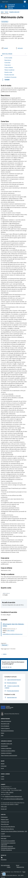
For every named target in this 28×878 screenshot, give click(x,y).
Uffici (2, 735)
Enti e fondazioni (5, 726)
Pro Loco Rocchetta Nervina (8, 826)
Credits (8, 867)
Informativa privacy (5, 836)
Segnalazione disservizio (7, 846)
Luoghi (2, 776)
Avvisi (2, 768)
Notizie (2, 763)
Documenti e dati (5, 723)
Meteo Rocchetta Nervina (7, 829)
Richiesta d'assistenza (6, 850)
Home (2, 12)
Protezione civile (5, 822)
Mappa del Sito (20, 867)
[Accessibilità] (4, 874)
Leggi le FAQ (4, 844)
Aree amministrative (6, 721)
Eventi (2, 779)
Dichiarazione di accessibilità (8, 841)
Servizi (6, 12)
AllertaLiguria (4, 817)
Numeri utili (4, 809)
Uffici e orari (4, 806)
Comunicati (3, 766)
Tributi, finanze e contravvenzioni (9, 755)
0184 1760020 (9, 792)
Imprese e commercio (6, 753)
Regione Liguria (5, 1)
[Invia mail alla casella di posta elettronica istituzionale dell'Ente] (13, 796)
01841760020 (10, 630)
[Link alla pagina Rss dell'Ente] (2, 857)
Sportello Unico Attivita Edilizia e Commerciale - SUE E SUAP (14, 832)
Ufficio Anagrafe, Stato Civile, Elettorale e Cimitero (13, 625)
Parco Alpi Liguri (5, 824)
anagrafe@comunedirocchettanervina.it (12, 634)
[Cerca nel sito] (23, 6)
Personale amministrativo (7, 731)
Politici (2, 733)
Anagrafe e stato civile (14, 12)
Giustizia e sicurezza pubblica (8, 751)
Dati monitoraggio (5, 865)
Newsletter (3, 859)
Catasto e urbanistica (6, 748)
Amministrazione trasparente (8, 843)
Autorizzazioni (4, 746)
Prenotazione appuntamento (8, 848)
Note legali (3, 838)
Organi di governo (5, 728)
